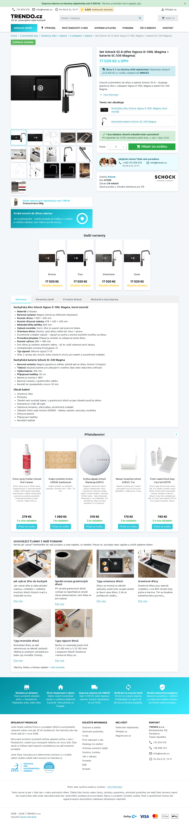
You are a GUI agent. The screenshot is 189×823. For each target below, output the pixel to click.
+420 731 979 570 (132, 162)
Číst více (18, 601)
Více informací (110, 94)
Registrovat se (123, 735)
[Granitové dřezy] (156, 564)
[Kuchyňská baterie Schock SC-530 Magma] (104, 121)
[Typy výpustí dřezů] (73, 623)
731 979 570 (20, 9)
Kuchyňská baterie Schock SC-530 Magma (133, 121)
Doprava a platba (105, 27)
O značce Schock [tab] (72, 299)
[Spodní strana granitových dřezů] (73, 564)
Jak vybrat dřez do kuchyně (30, 581)
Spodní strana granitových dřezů (71, 583)
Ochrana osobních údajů (95, 748)
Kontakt (168, 27)
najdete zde (134, 3)
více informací (114, 786)
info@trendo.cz (42, 9)
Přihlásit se (121, 731)
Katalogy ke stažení (92, 744)
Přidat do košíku (152, 147)
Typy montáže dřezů (26, 640)
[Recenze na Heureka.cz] (49, 768)
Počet (102, 146)
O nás (85, 735)
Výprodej (48, 28)
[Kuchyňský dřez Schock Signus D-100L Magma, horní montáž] (104, 110)
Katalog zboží (23, 27)
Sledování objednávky (127, 727)
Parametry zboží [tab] (45, 299)
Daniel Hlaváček (28, 817)
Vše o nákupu (148, 27)
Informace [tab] (21, 299)
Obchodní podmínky (92, 731)
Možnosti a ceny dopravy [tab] (104, 299)
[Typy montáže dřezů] (32, 623)
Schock (112, 176)
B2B (84, 764)
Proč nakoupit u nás (75, 27)
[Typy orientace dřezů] (115, 564)
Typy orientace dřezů (110, 581)
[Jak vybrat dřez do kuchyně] (32, 564)
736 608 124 (160, 748)
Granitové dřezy (148, 581)
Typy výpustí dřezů (67, 640)
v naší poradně (56, 667)
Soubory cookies (91, 752)
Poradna (127, 27)
